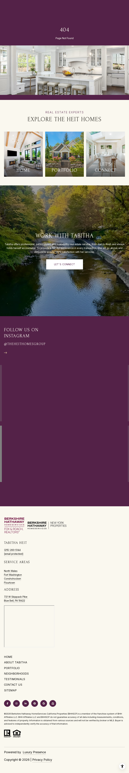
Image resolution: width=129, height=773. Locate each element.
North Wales (10, 570)
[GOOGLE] (43, 703)
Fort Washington (13, 574)
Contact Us (13, 684)
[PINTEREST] (34, 703)
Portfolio (12, 668)
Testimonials (14, 679)
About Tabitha (15, 662)
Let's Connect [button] (64, 264)
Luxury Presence (34, 752)
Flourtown (9, 582)
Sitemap (10, 690)
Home (8, 657)
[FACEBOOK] (7, 703)
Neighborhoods (16, 673)
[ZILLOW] (52, 703)
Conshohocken (12, 578)
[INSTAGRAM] (16, 703)
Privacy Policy (42, 759)
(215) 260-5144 (12, 550)
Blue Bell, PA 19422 (14, 600)
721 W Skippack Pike (16, 596)
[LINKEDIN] (25, 703)
